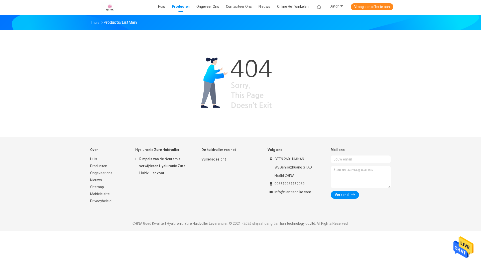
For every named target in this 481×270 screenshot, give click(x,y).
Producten (98, 166)
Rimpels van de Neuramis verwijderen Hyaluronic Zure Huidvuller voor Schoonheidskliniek (162, 166)
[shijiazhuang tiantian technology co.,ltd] (110, 8)
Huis (93, 159)
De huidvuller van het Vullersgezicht (218, 154)
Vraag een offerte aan (372, 7)
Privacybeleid (100, 201)
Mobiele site (100, 194)
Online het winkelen (293, 6)
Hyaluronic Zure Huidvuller (157, 150)
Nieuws (96, 180)
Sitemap (97, 187)
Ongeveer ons (101, 173)
